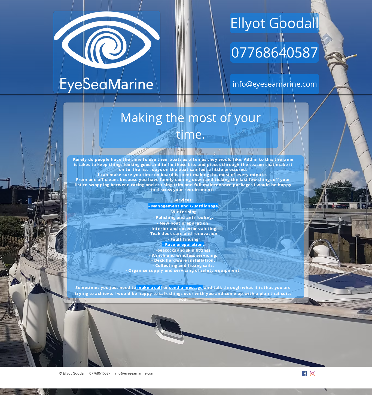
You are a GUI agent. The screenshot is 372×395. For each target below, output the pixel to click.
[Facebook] (304, 373)
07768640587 (99, 373)
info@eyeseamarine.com (134, 373)
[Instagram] (312, 373)
